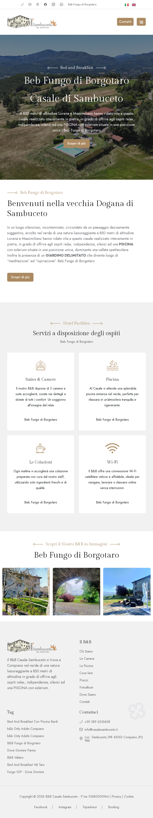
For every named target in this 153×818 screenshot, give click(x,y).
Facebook (40, 807)
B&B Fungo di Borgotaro (24, 743)
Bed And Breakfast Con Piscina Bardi (32, 721)
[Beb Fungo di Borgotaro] (32, 22)
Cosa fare (86, 673)
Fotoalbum (86, 687)
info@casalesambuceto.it (101, 730)
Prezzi (83, 680)
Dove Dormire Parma (21, 750)
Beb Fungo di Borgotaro (82, 4)
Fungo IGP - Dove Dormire (25, 772)
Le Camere (86, 658)
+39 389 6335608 (97, 722)
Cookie (129, 796)
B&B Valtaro (15, 757)
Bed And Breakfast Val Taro (26, 764)
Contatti (84, 701)
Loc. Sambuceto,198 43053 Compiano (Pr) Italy (114, 739)
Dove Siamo (87, 694)
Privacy (116, 796)
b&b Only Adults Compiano (25, 728)
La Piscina (86, 666)
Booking (113, 807)
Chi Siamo (86, 651)
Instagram (65, 807)
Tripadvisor (89, 807)
